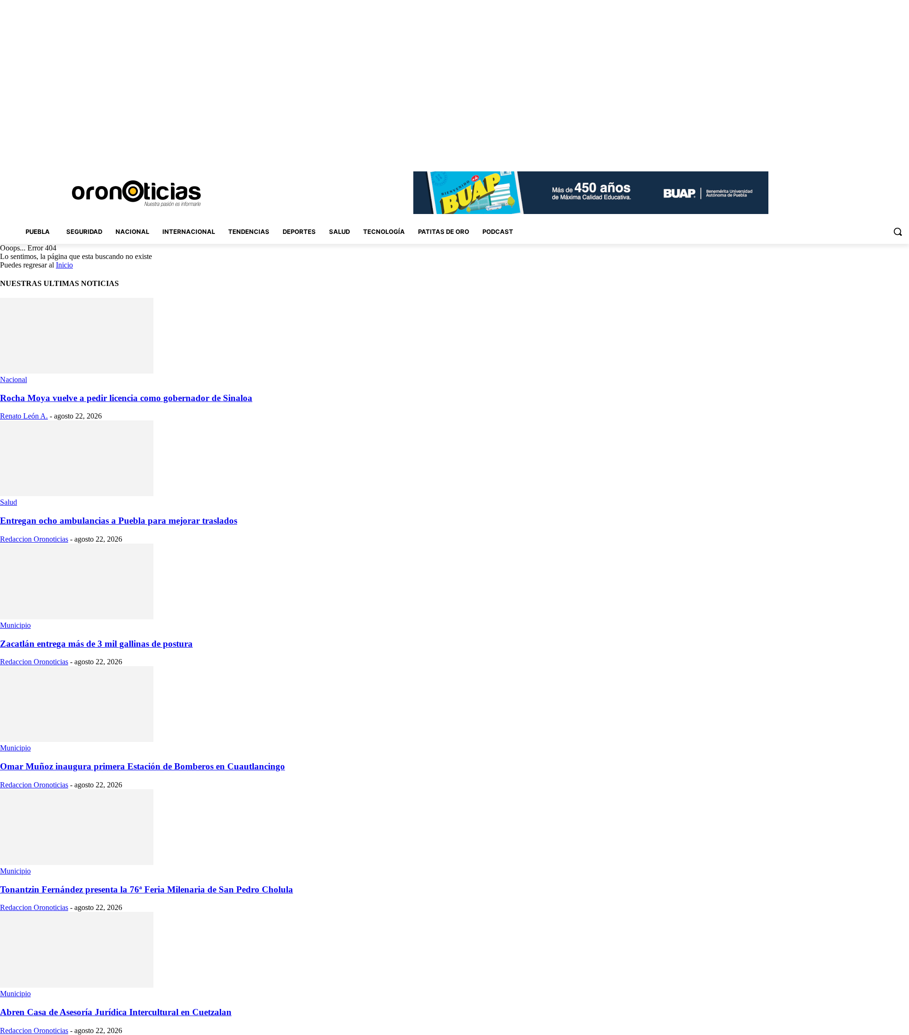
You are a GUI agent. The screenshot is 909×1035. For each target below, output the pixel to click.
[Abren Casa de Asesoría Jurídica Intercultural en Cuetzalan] (76, 985)
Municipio (15, 625)
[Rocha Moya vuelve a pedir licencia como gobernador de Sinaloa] (76, 371)
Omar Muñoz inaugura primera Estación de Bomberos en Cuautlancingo (142, 766)
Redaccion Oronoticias (34, 539)
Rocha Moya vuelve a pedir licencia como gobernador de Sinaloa (126, 398)
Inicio (64, 265)
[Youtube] (903, 151)
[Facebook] (837, 151)
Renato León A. (24, 416)
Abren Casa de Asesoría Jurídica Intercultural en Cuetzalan (116, 1012)
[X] (890, 151)
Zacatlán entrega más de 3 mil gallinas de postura (96, 644)
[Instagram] (851, 151)
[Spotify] (877, 151)
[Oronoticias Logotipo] (136, 193)
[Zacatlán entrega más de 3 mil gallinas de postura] (76, 617)
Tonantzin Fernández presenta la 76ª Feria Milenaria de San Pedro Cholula (146, 889)
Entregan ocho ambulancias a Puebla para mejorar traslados (118, 521)
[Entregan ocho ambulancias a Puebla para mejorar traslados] (76, 494)
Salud (8, 502)
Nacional (13, 379)
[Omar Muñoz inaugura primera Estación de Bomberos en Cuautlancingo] (76, 739)
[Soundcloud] (864, 151)
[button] (897, 231)
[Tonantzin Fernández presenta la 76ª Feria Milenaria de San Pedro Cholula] (76, 862)
